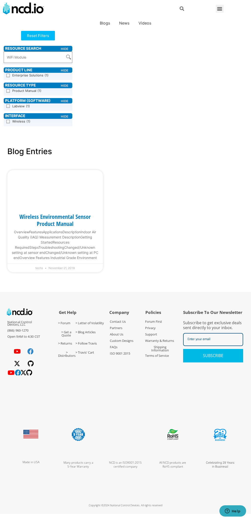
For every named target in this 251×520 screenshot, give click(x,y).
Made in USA (31, 462)
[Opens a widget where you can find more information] (232, 511)
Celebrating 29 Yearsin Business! (220, 464)
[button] (220, 9)
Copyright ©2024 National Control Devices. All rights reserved (126, 505)
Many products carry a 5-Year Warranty (78, 464)
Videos (144, 23)
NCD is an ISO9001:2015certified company (125, 464)
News (124, 23)
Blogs (105, 23)
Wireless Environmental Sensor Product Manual (55, 220)
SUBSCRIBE (213, 355)
